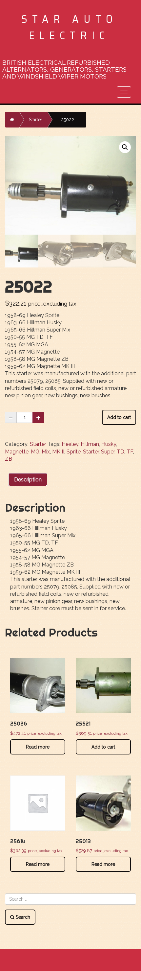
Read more (38, 747)
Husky (108, 444)
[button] (125, 147)
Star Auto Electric (69, 27)
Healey (70, 444)
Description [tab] (28, 479)
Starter (35, 119)
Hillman (90, 444)
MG (35, 452)
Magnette (17, 452)
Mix (46, 452)
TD (120, 452)
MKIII (58, 452)
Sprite (74, 452)
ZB (8, 459)
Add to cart (119, 417)
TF (130, 452)
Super (107, 452)
